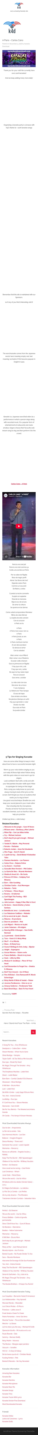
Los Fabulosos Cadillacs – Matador (17, 913)
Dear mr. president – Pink (13, 922)
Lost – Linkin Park (8, 1089)
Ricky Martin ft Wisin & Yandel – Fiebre (18, 980)
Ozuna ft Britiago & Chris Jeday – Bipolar (19, 947)
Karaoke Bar (6, 1377)
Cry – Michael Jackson (12, 835)
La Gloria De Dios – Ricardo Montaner (18, 871)
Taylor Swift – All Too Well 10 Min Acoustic (17, 1059)
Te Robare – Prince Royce (14, 891)
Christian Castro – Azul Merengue (16, 885)
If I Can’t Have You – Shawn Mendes (15, 1102)
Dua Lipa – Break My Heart (12, 1062)
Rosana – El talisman (12, 894)
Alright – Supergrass (12, 950)
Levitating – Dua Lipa (9, 1099)
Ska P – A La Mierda (11, 941)
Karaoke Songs (7, 1390)
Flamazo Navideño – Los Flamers (16, 860)
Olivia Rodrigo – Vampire (11, 1055)
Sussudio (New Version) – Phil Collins (18, 869)
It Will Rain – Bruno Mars (11, 1085)
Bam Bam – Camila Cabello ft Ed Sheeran (17, 1079)
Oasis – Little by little (12, 958)
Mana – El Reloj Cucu (12, 944)
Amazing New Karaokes (10, 1373)
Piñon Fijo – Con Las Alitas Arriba (16, 832)
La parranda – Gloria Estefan (15, 936)
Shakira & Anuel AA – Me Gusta (16, 874)
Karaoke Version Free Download (13, 1401)
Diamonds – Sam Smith (10, 1106)
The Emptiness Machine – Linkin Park (15, 1072)
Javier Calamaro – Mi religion (15, 927)
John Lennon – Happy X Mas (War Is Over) (20, 902)
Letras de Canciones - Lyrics (12, 1419)
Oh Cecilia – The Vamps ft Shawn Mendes (17, 1116)
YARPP (14, 994)
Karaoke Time (7, 1394)
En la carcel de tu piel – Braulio (16, 916)
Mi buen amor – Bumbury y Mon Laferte (19, 830)
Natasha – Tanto (10, 888)
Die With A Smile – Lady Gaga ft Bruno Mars (18, 1092)
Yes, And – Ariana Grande (11, 1096)
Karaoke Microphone (9, 1384)
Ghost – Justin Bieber (9, 1075)
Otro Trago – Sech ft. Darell (14, 852)
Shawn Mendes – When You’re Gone (15, 1052)
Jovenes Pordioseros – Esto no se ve (18, 983)
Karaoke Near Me (8, 1387)
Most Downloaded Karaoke (12, 1404)
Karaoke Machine (8, 1380)
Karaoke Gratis (7, 1421)
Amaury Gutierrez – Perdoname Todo (18, 986)
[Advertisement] (19, 101)
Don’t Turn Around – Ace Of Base (16, 972)
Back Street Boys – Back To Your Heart (18, 989)
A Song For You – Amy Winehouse (14, 1045)
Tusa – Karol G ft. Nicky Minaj (15, 938)
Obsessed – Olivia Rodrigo (11, 1082)
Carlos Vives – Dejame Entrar (15, 863)
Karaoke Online (7, 1416)
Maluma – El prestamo (12, 919)
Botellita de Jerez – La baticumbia (17, 911)
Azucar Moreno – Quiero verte (15, 952)
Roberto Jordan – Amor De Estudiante (18, 849)
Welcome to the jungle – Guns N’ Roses (19, 827)
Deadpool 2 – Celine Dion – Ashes (14, 1048)
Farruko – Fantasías (11, 846)
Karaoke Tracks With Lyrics (12, 1397)
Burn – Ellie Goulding (12, 883)
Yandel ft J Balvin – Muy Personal (16, 844)
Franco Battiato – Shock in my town (17, 955)
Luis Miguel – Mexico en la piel (15, 924)
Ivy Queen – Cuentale (12, 866)
